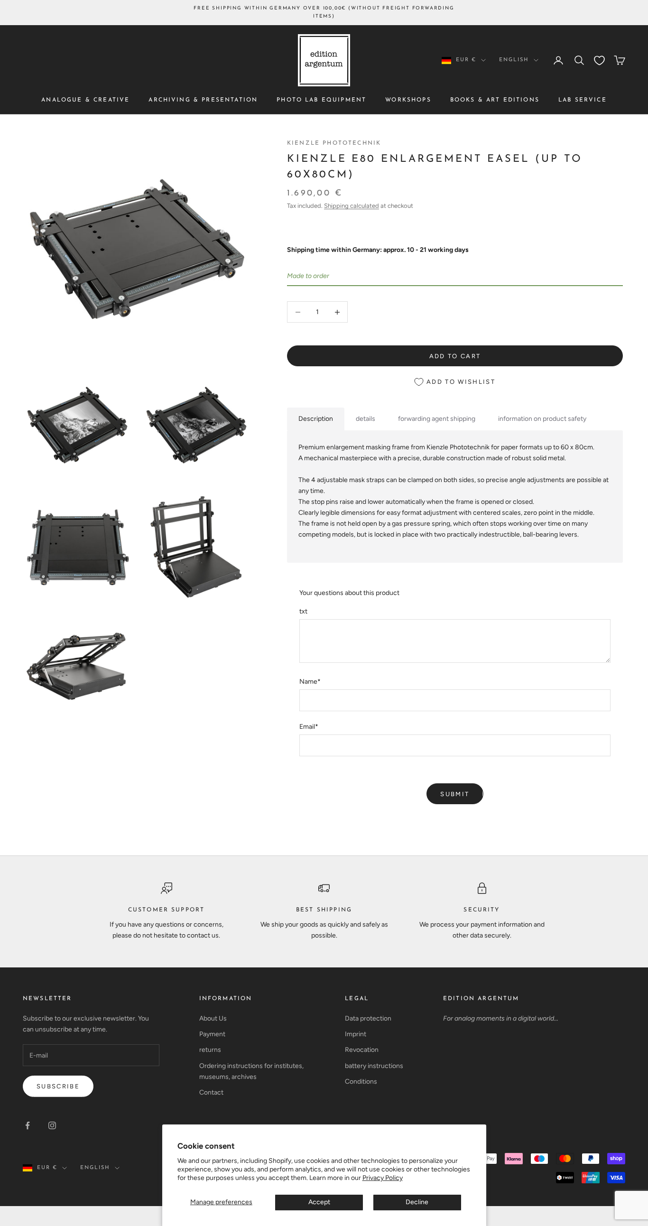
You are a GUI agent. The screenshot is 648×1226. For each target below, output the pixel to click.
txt (303, 611)
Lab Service (582, 100)
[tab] (315, 419)
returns (210, 1050)
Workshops (408, 100)
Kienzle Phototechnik (334, 143)
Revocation (362, 1050)
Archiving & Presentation (203, 100)
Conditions (361, 1081)
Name (310, 682)
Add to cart (455, 356)
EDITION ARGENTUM (481, 999)
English (514, 60)
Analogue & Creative (85, 100)
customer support (166, 910)
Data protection (368, 1018)
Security (481, 910)
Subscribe (58, 1086)
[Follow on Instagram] (52, 1125)
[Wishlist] (599, 60)
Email (308, 727)
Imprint (355, 1034)
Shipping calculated (351, 205)
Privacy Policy (382, 1178)
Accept (319, 1202)
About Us (213, 1018)
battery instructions (374, 1066)
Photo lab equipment (321, 100)
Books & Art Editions (494, 100)
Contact (211, 1092)
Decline (417, 1202)
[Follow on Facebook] (27, 1125)
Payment (212, 1034)
